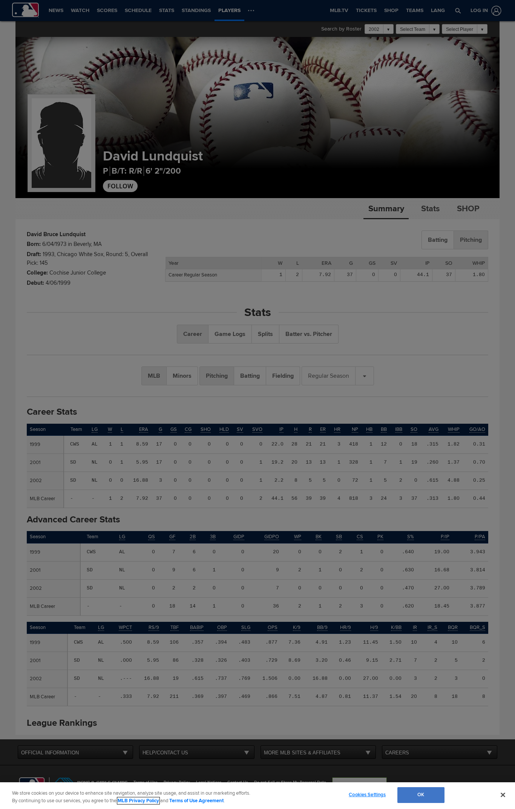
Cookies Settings (367, 795)
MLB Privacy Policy (138, 801)
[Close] (503, 794)
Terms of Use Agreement (196, 801)
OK (420, 795)
